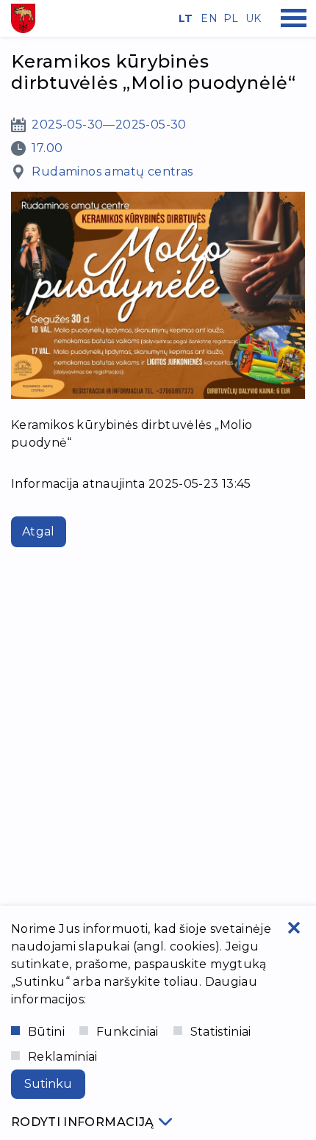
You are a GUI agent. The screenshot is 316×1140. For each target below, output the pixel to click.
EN (206, 18)
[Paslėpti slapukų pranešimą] (294, 928)
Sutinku (48, 1084)
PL (229, 18)
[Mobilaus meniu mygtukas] (294, 18)
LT (184, 18)
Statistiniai (220, 1032)
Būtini (46, 1032)
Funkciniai (127, 1032)
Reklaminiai (63, 1057)
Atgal (38, 531)
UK (251, 18)
